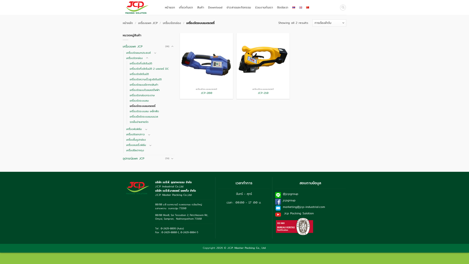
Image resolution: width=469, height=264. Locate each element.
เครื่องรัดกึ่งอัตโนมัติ (141, 63)
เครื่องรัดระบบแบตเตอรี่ (143, 106)
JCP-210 (263, 93)
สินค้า (200, 7)
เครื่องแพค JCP (148, 23)
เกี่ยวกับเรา (186, 7)
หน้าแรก (170, 7)
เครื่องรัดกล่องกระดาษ (142, 95)
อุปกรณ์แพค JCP (133, 158)
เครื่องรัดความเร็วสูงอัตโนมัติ (146, 79)
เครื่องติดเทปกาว (135, 134)
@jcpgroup (290, 194)
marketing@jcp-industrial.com (304, 207)
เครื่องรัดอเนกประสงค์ (138, 53)
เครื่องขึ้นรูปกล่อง (136, 140)
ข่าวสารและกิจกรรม (239, 7)
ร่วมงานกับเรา (264, 7)
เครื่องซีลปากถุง (135, 150)
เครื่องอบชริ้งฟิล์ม (136, 145)
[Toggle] (172, 46)
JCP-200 (206, 93)
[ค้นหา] (343, 7)
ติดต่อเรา (282, 7)
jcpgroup (289, 200)
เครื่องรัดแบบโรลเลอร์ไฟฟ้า (145, 90)
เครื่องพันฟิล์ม (134, 129)
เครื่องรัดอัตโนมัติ (139, 74)
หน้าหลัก (128, 23)
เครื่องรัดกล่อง (172, 23)
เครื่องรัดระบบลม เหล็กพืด (144, 111)
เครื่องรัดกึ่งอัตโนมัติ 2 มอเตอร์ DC (149, 69)
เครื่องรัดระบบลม (139, 100)
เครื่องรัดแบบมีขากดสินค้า (144, 84)
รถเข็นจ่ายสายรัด (139, 122)
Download (215, 7)
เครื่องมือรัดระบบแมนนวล (144, 116)
